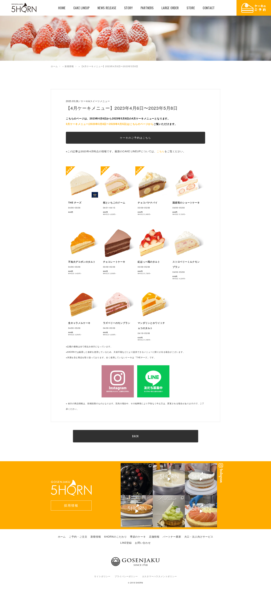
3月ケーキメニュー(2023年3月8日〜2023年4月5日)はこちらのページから (110, 124)
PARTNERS (147, 8)
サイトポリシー (102, 576)
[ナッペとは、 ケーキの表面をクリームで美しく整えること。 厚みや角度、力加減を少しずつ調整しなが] (201, 479)
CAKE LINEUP (81, 8)
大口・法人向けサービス (198, 536)
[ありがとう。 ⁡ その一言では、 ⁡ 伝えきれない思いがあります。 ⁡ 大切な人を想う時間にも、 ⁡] (137, 479)
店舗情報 (154, 536)
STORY (128, 8)
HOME (62, 8)
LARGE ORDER (170, 8)
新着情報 (69, 66)
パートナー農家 (172, 536)
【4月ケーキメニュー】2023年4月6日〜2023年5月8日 (122, 108)
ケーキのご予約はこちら (135, 137)
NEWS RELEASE (107, 8)
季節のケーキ (138, 536)
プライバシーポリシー (126, 576)
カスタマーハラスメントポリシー (159, 576)
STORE (191, 8)
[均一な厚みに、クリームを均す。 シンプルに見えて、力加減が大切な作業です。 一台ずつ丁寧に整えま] (137, 511)
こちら (161, 151)
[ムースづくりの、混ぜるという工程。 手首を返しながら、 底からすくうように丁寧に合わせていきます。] (169, 479)
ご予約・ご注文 (78, 536)
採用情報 (71, 505)
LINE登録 (126, 542)
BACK (135, 436)
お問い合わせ (143, 542)
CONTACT (209, 8)
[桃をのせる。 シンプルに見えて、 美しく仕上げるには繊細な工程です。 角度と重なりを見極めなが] (201, 511)
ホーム (54, 66)
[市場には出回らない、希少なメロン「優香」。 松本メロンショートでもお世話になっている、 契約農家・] (169, 511)
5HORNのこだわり (115, 536)
